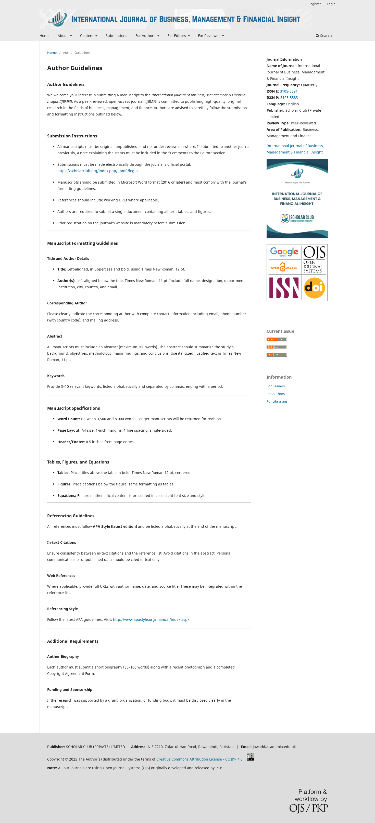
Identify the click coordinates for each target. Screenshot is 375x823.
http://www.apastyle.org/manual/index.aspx (151, 619)
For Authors (145, 35)
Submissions (116, 35)
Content (87, 35)
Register (314, 4)
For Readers (276, 386)
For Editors (177, 35)
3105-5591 (289, 91)
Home (44, 35)
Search (325, 35)
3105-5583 (289, 97)
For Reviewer (209, 35)
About (63, 35)
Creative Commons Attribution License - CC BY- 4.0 (199, 759)
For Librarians (277, 401)
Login (331, 4)
